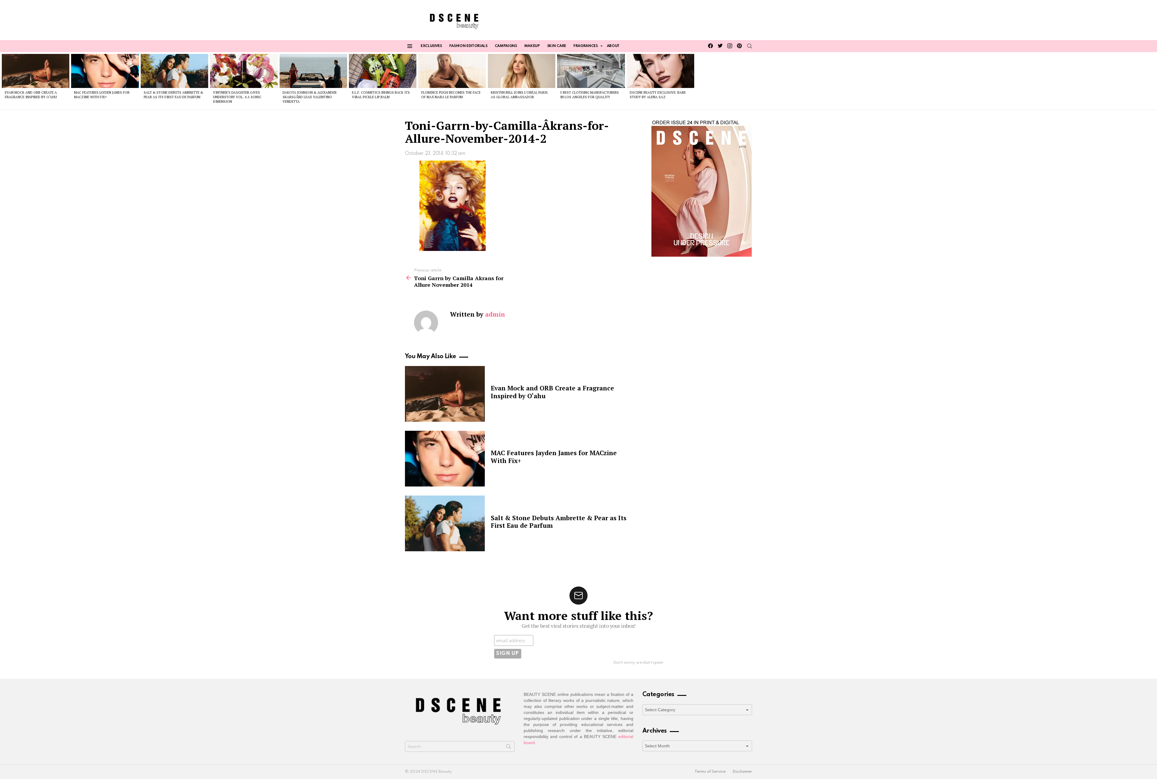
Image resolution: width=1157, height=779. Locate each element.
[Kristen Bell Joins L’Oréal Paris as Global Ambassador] (521, 71)
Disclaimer (742, 772)
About (613, 46)
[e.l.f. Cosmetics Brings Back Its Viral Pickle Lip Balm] (382, 71)
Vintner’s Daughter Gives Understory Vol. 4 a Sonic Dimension (237, 97)
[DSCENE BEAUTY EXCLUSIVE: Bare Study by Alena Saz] (660, 71)
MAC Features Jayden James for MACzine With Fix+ (102, 94)
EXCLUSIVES (431, 46)
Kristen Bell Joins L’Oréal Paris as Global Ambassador (519, 94)
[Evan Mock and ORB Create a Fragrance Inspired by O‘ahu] (35, 71)
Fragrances (585, 46)
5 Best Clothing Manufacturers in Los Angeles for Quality (589, 94)
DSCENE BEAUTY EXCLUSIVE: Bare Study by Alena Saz (658, 94)
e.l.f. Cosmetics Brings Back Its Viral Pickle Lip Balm (381, 94)
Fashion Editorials (468, 46)
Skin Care (556, 46)
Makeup (532, 46)
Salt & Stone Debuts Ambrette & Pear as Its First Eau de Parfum (173, 94)
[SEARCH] (749, 46)
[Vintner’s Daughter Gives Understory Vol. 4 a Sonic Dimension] (243, 71)
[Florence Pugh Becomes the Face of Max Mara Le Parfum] (452, 71)
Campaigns (506, 46)
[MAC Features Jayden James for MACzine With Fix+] (105, 71)
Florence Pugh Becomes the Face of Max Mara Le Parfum (451, 94)
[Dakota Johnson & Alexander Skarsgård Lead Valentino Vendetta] (313, 71)
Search (509, 747)
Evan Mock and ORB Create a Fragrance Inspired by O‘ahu (31, 94)
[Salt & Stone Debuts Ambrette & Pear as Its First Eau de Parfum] (174, 71)
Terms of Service (710, 772)
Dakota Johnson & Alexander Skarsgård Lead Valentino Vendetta (310, 97)
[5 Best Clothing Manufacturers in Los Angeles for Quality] (591, 71)
